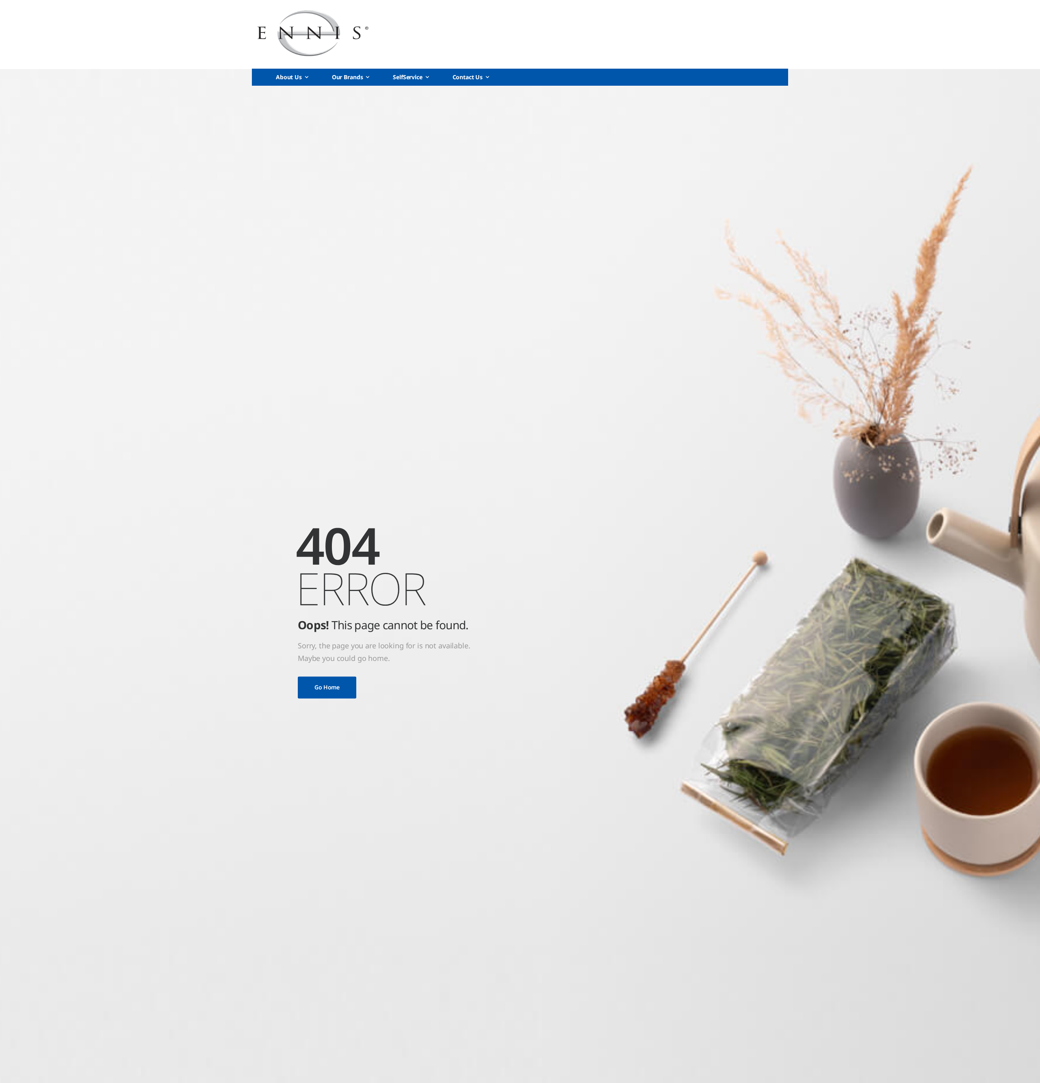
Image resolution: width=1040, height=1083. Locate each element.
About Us (289, 77)
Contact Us (468, 77)
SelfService (407, 77)
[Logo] (313, 33)
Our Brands (347, 77)
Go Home (327, 687)
